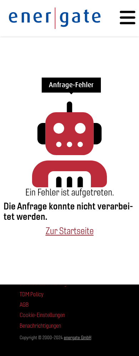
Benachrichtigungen (40, 325)
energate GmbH (77, 337)
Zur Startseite (70, 231)
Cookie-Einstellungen (42, 315)
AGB (24, 304)
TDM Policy (31, 294)
